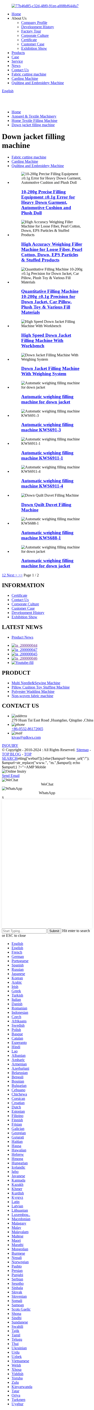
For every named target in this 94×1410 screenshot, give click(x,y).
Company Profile (34, 23)
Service (17, 61)
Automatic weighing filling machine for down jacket (47, 399)
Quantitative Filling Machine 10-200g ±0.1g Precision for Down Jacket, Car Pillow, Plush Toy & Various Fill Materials (49, 302)
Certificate (29, 40)
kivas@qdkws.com (26, 737)
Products (18, 53)
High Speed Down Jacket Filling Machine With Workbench (46, 340)
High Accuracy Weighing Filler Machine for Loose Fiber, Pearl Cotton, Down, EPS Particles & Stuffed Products (51, 252)
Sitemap (82, 750)
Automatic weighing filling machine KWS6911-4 (47, 483)
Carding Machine (25, 78)
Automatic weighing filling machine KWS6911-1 (47, 455)
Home (16, 14)
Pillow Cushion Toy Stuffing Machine (41, 687)
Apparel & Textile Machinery (34, 116)
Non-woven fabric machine (32, 696)
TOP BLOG (11, 754)
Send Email (11, 776)
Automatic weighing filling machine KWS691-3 (47, 427)
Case (15, 57)
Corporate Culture (35, 35)
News (16, 66)
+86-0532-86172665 (27, 729)
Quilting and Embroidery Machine (38, 83)
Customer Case (32, 44)
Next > (12, 575)
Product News (22, 637)
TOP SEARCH (17, 756)
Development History (37, 27)
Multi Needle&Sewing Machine (36, 683)
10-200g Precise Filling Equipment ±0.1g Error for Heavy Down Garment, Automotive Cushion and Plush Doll (48, 202)
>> (20, 575)
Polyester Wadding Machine (33, 691)
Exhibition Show (34, 48)
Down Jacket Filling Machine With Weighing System (50, 371)
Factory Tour (31, 31)
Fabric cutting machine (29, 74)
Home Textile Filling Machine (34, 121)
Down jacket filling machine (33, 125)
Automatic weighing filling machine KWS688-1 (47, 535)
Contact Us (20, 70)
